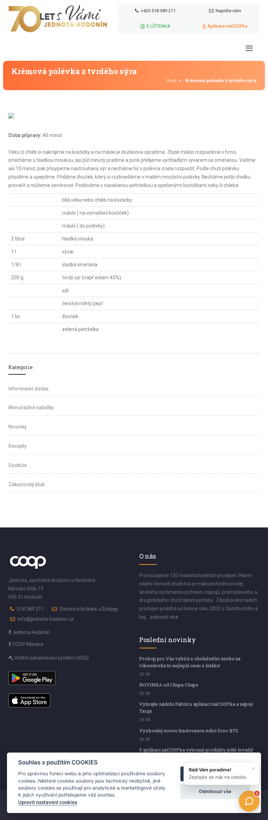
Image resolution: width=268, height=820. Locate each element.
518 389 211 (30, 609)
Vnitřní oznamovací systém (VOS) (51, 658)
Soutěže (17, 465)
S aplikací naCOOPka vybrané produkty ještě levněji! (196, 750)
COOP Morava (27, 644)
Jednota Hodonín (30, 632)
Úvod (171, 80)
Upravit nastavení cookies (47, 802)
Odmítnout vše (215, 791)
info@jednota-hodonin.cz (46, 619)
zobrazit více (164, 617)
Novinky (17, 427)
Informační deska (28, 388)
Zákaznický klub (26, 484)
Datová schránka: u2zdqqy (89, 609)
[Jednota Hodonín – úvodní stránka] (57, 19)
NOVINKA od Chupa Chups (168, 685)
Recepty (17, 446)
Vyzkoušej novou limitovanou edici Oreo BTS (188, 730)
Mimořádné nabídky (31, 407)
